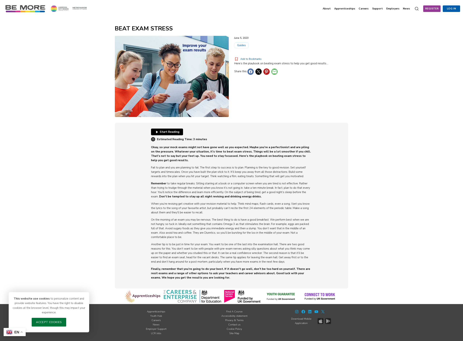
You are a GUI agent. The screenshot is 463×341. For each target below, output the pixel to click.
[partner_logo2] (180, 296)
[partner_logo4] (229, 296)
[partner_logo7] (320, 296)
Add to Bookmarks (251, 59)
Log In (451, 8)
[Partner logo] (69, 9)
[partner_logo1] (143, 296)
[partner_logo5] (249, 296)
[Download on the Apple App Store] (320, 321)
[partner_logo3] (210, 296)
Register (432, 8)
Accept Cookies (49, 322)
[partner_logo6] (281, 296)
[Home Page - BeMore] (25, 9)
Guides (241, 45)
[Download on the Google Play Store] (328, 321)
